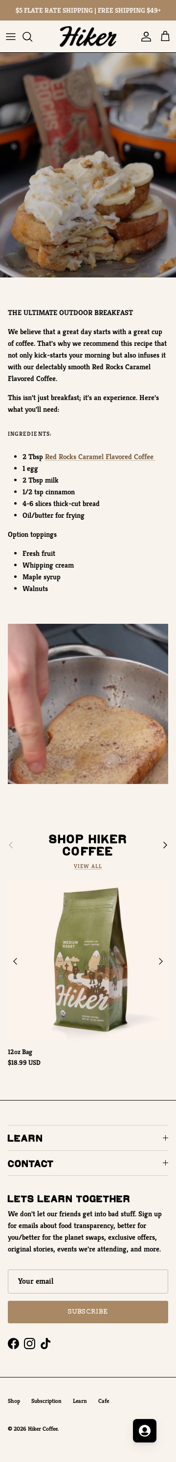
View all (88, 866)
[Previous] (15, 961)
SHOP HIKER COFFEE (88, 845)
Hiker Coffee (43, 1428)
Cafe (103, 1400)
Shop (14, 1400)
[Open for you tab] (144, 1430)
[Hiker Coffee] (88, 36)
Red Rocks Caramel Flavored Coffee (100, 456)
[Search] (32, 36)
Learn (80, 1400)
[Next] (161, 961)
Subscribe (88, 1311)
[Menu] (11, 36)
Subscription (46, 1400)
